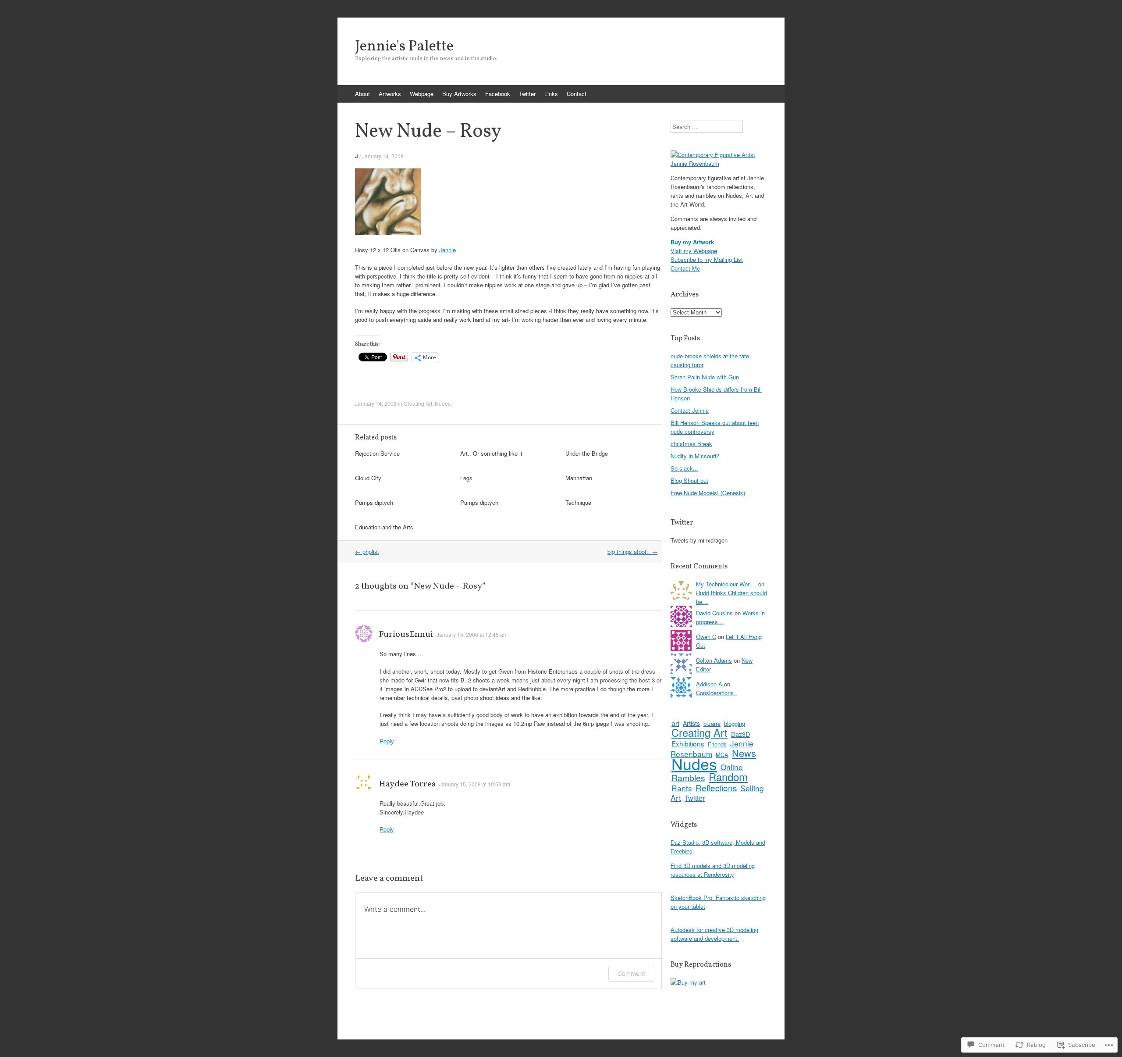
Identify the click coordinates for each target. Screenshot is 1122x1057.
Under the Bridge (586, 453)
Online (732, 766)
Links (551, 93)
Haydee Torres (407, 784)
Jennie (447, 250)
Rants (681, 787)
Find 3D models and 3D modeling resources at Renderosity (713, 869)
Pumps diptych (374, 502)
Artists (691, 723)
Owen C (706, 636)
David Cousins (714, 613)
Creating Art (418, 403)
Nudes (443, 403)
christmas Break (691, 443)
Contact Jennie (690, 410)
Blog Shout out (689, 480)
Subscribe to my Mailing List (707, 259)
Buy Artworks (459, 93)
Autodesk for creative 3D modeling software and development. (714, 934)
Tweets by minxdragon (699, 540)
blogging (734, 723)
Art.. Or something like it (491, 453)
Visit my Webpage (694, 250)
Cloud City (368, 478)
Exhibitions (687, 743)
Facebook (497, 93)
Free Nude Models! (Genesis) (708, 493)
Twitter (527, 93)
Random (728, 776)
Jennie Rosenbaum (712, 748)
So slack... (684, 468)
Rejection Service (377, 453)
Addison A (709, 684)
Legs (466, 478)
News (744, 753)
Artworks (390, 93)
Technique (578, 502)
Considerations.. (716, 693)
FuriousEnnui (406, 634)
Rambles (688, 777)
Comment (631, 973)
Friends (717, 744)
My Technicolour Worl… (726, 584)
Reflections (716, 787)
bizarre (712, 723)
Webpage (421, 93)
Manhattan (578, 478)
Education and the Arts (384, 527)
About (362, 93)
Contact (576, 93)
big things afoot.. (632, 551)
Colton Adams (714, 660)
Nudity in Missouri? (695, 456)
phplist (367, 551)
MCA (722, 754)
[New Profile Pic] (719, 163)
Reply (387, 741)
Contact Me (685, 268)
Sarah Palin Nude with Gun (705, 377)
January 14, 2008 (383, 156)
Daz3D (740, 734)
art (675, 723)
